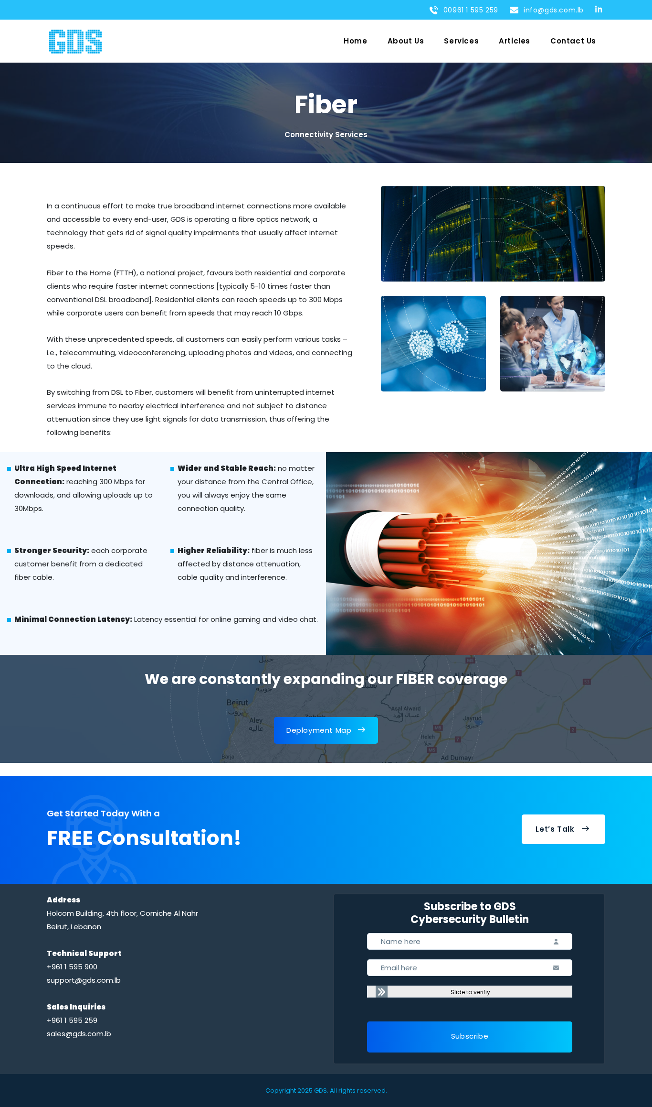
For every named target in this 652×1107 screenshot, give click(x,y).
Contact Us (573, 41)
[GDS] (75, 41)
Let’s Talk (555, 829)
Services (461, 41)
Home (355, 41)
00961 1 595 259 (468, 10)
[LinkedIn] (600, 8)
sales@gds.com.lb (79, 1034)
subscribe (469, 1036)
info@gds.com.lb (551, 10)
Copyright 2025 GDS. (296, 1090)
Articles (514, 41)
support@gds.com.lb (84, 980)
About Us (406, 41)
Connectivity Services (326, 135)
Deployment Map (318, 730)
